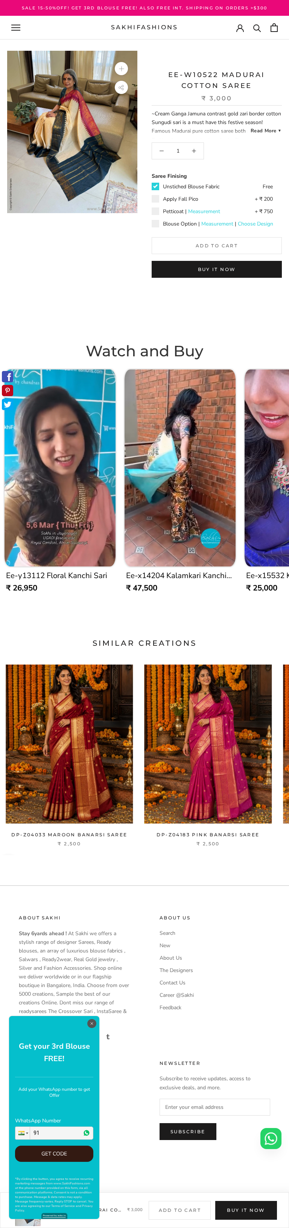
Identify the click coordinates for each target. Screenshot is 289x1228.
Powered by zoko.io (54, 1215)
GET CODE (54, 1153)
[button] (22, 1133)
